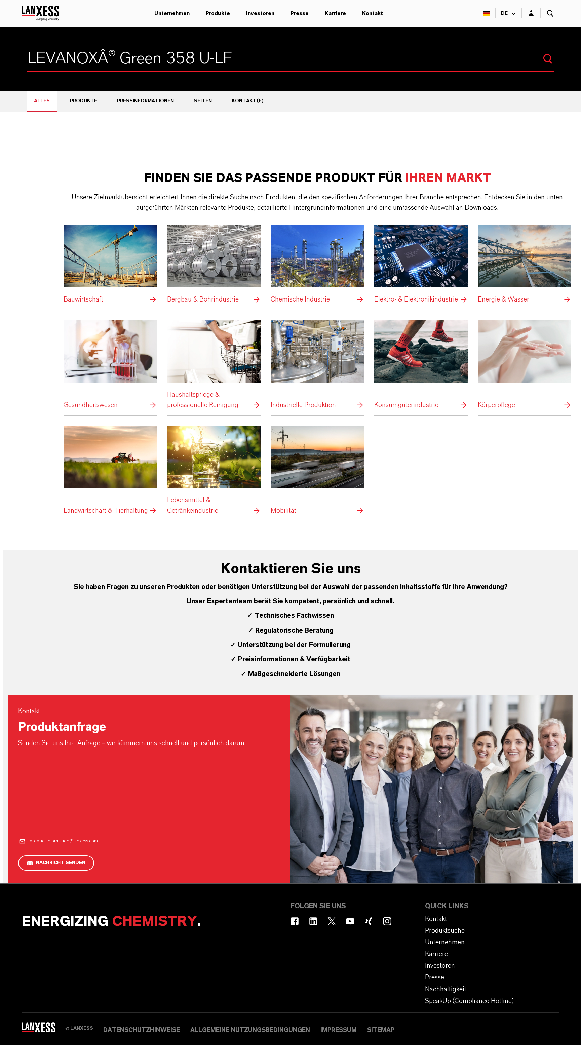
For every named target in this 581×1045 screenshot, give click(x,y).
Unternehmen (172, 13)
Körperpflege (524, 365)
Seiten (203, 100)
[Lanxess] (43, 1030)
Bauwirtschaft (110, 265)
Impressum (338, 1030)
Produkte (218, 13)
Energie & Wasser (524, 265)
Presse (299, 13)
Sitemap (380, 1030)
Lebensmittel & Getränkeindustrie (214, 471)
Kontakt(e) (248, 100)
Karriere (335, 13)
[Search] (547, 59)
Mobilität (317, 471)
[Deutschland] (487, 13)
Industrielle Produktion (317, 365)
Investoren (260, 13)
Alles (42, 100)
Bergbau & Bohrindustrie (214, 265)
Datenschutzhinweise (141, 1030)
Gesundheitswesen (110, 365)
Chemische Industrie (317, 265)
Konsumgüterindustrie (421, 365)
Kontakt (372, 13)
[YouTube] (350, 921)
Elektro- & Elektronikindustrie (421, 265)
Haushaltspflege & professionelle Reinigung (214, 365)
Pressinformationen (145, 100)
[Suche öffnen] (550, 13)
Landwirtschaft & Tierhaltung (110, 471)
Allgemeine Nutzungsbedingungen (250, 1030)
